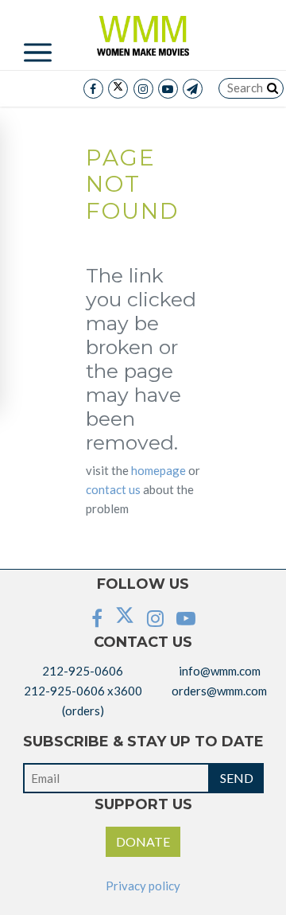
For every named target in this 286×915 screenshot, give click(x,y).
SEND (236, 777)
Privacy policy (143, 885)
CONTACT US (113, 489)
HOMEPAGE (158, 470)
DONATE (143, 841)
